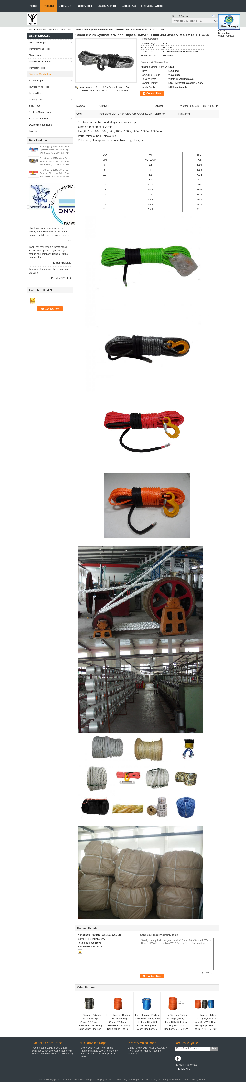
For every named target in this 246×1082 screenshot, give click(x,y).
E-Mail (180, 1064)
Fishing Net (35, 93)
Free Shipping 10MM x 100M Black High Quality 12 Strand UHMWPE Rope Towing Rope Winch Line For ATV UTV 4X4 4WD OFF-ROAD (89, 1025)
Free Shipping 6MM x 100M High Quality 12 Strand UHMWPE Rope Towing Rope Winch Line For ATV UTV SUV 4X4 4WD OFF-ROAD (205, 1024)
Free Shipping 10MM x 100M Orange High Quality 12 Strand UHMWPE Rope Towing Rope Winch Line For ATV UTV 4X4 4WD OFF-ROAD (118, 1025)
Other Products (226, 36)
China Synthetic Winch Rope (70, 1079)
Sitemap (192, 1064)
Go (216, 20)
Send (214, 1048)
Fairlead (33, 131)
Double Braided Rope (40, 125)
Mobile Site (184, 1069)
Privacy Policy (46, 1079)
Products (48, 5)
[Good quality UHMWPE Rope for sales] (71, 205)
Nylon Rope (35, 55)
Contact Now (153, 93)
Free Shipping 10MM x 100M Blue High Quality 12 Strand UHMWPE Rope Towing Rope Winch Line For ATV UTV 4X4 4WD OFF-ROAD (147, 1025)
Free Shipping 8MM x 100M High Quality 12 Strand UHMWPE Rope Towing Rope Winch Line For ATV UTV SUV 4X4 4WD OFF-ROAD (176, 1024)
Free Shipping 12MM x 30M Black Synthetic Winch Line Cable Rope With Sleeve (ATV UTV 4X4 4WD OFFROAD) (52, 1051)
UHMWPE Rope (37, 42)
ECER (202, 1079)
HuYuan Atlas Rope (39, 87)
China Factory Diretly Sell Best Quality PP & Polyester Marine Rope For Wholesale (147, 1051)
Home (33, 5)
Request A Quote (152, 5)
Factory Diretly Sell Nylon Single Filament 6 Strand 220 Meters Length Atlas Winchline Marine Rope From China (99, 1052)
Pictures (222, 30)
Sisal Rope (35, 106)
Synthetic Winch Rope (60, 29)
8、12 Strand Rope (39, 118)
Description (224, 33)
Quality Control (107, 5)
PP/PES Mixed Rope (40, 61)
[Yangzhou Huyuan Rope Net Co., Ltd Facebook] (178, 1058)
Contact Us (129, 5)
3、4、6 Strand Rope (40, 112)
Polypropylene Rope (40, 49)
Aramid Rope (36, 80)
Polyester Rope (37, 68)
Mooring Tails (36, 99)
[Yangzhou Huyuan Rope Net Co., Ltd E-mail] (80, 951)
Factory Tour (84, 5)
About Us (65, 5)
